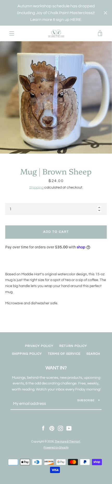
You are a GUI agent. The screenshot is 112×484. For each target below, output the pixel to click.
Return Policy (73, 346)
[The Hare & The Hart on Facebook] (43, 428)
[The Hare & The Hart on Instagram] (60, 428)
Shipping (36, 187)
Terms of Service (64, 353)
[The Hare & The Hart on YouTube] (69, 428)
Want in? (56, 367)
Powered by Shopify (56, 447)
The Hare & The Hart (67, 441)
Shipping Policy (27, 353)
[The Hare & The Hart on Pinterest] (51, 428)
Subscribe (86, 400)
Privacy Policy (39, 346)
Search (93, 353)
